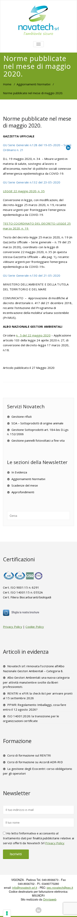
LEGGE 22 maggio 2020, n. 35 (24, 191)
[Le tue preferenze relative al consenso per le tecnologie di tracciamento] (7, 913)
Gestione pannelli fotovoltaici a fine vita (38, 440)
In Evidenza (19, 472)
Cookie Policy (34, 627)
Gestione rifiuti (21, 416)
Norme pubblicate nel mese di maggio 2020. (37, 122)
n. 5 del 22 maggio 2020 (33, 335)
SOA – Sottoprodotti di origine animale (37, 423)
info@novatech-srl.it (24, 888)
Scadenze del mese (24, 485)
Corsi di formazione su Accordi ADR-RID (35, 762)
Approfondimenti (22, 492)
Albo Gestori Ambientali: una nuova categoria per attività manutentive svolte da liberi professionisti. (36, 682)
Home (7, 84)
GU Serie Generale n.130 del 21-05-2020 (31, 275)
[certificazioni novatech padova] (23, 576)
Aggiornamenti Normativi (33, 84)
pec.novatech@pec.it (60, 888)
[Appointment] (38, 20)
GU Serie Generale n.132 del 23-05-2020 (31, 182)
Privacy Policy (12, 627)
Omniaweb (49, 899)
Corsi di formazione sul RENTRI (29, 755)
